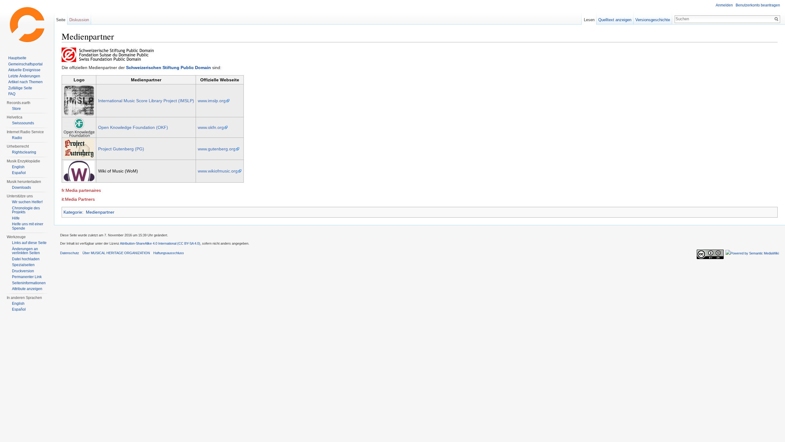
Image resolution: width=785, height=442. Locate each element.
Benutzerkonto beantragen (758, 5)
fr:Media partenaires (81, 190)
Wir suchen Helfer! (27, 202)
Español (19, 173)
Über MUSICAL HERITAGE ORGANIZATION (116, 253)
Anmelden (724, 5)
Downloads (21, 187)
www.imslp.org (212, 100)
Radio (17, 138)
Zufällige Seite (20, 88)
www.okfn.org (211, 127)
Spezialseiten (23, 265)
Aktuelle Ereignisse (24, 70)
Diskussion (79, 19)
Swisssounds (23, 123)
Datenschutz (69, 253)
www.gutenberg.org (217, 148)
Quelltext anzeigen (614, 19)
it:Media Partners (78, 199)
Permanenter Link (27, 277)
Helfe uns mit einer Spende (27, 226)
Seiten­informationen (29, 283)
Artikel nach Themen (25, 82)
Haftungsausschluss (168, 253)
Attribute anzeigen (27, 289)
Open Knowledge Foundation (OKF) (133, 127)
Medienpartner (100, 212)
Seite (60, 19)
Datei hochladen (26, 259)
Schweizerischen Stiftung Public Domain (168, 67)
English (18, 167)
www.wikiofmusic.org (218, 171)
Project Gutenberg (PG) (121, 148)
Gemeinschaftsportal (25, 64)
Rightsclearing (24, 152)
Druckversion (23, 271)
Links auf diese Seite (29, 243)
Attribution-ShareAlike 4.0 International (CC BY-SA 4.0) (160, 243)
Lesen (589, 19)
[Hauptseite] (27, 24)
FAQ (11, 94)
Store (16, 109)
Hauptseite (17, 58)
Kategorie (72, 212)
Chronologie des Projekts (26, 210)
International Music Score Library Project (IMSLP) (146, 100)
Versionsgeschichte (652, 19)
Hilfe (16, 218)
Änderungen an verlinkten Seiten (26, 251)
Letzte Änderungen (24, 76)
